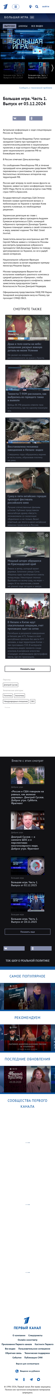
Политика (8, 695)
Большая (16, 17)
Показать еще (27, 668)
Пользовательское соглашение (34, 1348)
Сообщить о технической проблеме (35, 87)
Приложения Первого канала (17, 1344)
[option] (14, 69)
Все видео (10, 1348)
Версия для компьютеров (27, 1364)
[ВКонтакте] (19, 118)
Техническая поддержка (37, 1353)
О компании (19, 1335)
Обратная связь (13, 1353)
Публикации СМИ (33, 1357)
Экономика (19, 695)
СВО (32, 701)
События (16, 1357)
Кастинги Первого (44, 1344)
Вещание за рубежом (30, 1371)
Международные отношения (16, 701)
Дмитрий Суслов (10, 685)
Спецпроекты (35, 1335)
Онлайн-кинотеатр (27, 1339)
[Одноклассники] (36, 118)
